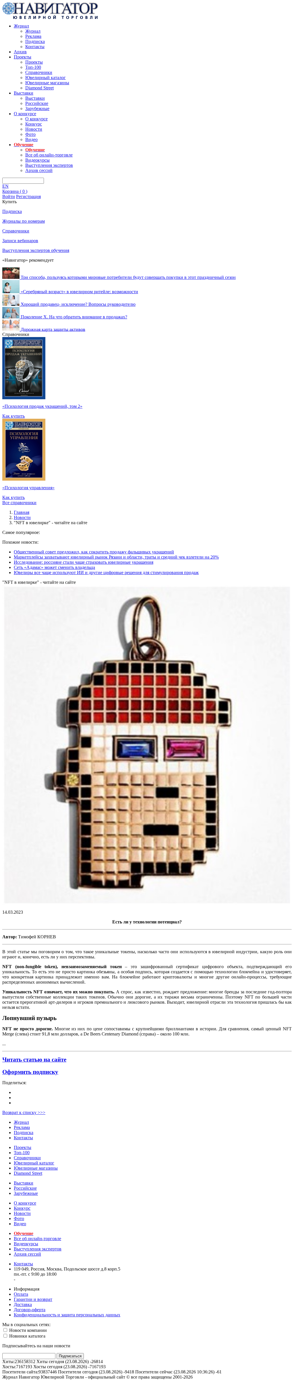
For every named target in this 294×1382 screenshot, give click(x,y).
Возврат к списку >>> (23, 1112)
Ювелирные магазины (47, 82)
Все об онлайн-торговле (49, 154)
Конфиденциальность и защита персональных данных (67, 1314)
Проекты (22, 56)
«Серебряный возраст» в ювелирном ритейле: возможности (79, 291)
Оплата (21, 1294)
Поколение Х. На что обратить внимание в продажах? (74, 316)
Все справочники (19, 502)
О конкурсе (25, 113)
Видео (31, 139)
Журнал (21, 26)
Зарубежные (37, 108)
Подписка (35, 41)
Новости (33, 129)
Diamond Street (39, 87)
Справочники (38, 72)
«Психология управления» (28, 487)
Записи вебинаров (20, 240)
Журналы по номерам (23, 221)
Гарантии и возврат (33, 1299)
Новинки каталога (26, 1336)
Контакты (35, 46)
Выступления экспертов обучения (35, 250)
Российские (36, 103)
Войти (8, 196)
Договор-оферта (29, 1309)
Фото (30, 134)
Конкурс (33, 124)
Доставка (23, 1304)
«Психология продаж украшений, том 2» (42, 406)
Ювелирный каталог (45, 77)
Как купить (13, 416)
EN (5, 186)
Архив (20, 51)
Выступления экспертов (49, 165)
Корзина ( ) (14, 191)
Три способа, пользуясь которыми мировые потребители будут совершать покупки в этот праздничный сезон (128, 277)
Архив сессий (39, 170)
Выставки (23, 93)
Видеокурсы (37, 160)
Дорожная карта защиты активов (53, 329)
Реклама (33, 36)
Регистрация (28, 196)
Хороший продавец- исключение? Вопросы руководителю (78, 304)
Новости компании (27, 1330)
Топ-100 (33, 67)
